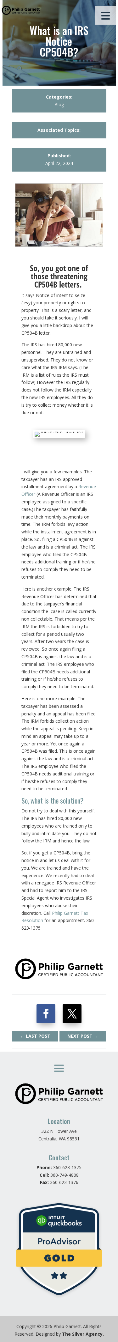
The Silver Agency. (83, 1334)
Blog (59, 104)
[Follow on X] (72, 1013)
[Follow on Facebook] (46, 1013)
